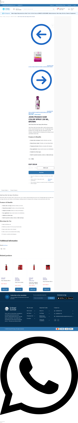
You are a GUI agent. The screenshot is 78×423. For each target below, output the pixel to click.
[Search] (53, 9)
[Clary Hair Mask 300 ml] (48, 267)
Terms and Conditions (41, 320)
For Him (32, 13)
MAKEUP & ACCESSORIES (43, 13)
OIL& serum (17, 280)
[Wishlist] (52, 26)
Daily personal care (21, 13)
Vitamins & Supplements (71, 13)
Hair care (36, 13)
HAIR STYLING (14, 16)
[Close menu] (0, 0)
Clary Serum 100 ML (19, 282)
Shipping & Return (50, 180)
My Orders (29, 313)
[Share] (2, 421)
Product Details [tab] (4, 190)
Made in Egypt (14, 13)
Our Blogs (41, 313)
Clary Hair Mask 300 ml (47, 281)
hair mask (45, 279)
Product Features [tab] (13, 190)
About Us (41, 310)
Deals (26, 13)
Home (1, 16)
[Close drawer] (0, 3)
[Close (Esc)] (4, 421)
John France (5, 245)
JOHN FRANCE (37, 114)
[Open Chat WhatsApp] (39, 420)
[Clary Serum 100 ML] (20, 267)
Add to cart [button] (5, 289)
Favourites (69, 5)
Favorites (29, 318)
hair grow (17, 279)
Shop (4, 16)
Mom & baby (59, 13)
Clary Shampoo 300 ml (5, 280)
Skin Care (64, 13)
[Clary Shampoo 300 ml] (6, 267)
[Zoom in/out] (0, 421)
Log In (72, 9)
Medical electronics (52, 13)
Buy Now (41, 172)
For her (29, 13)
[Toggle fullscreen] (1, 421)
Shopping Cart (30, 315)
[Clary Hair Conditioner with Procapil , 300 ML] (34, 267)
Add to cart (45, 167)
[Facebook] (58, 320)
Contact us (52, 5)
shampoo (3, 278)
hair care (8, 16)
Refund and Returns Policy (60, 5)
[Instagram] (55, 320)
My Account (29, 310)
